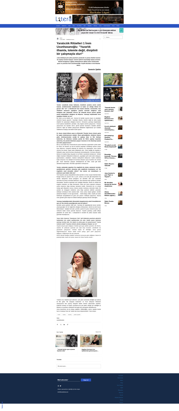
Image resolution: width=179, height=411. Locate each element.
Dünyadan (120, 390)
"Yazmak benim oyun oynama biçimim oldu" (66, 350)
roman (59, 314)
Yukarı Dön (2, 405)
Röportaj (121, 392)
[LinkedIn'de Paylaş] (64, 324)
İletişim (121, 402)
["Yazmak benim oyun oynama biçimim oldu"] (66, 341)
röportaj (69, 314)
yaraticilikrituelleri (60, 320)
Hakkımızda (120, 377)
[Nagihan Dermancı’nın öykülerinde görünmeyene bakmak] (91, 341)
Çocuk (121, 395)
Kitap (121, 382)
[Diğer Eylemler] (100, 39)
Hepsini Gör (98, 331)
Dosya (121, 399)
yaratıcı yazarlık (77, 314)
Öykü (121, 387)
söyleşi (64, 314)
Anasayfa (121, 375)
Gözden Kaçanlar (119, 397)
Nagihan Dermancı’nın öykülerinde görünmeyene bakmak (89, 350)
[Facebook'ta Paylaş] (57, 324)
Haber (58, 318)
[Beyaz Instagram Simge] (58, 386)
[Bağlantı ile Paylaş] (67, 324)
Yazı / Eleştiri (120, 385)
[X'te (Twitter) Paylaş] (60, 324)
